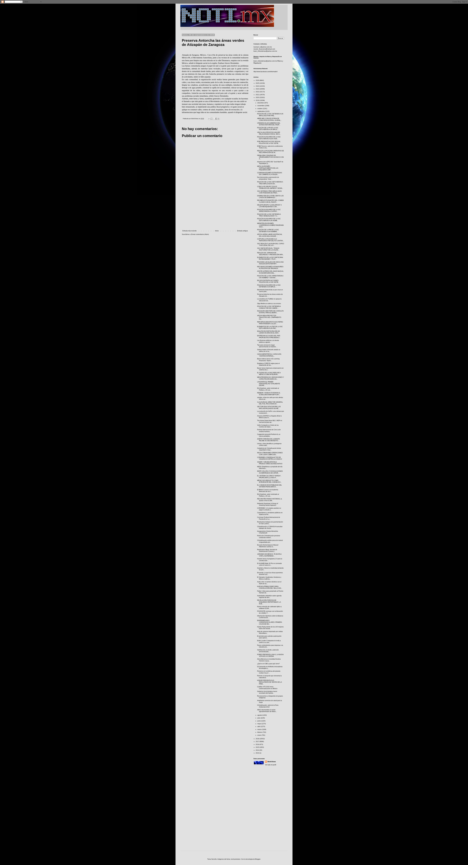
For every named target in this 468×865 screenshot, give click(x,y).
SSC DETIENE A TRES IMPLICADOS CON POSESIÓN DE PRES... (269, 192)
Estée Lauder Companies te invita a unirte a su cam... (269, 641)
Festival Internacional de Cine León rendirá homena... (269, 430)
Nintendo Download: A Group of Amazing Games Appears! (267, 504)
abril (259, 726)
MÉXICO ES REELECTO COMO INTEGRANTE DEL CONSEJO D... (269, 481)
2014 (257, 750)
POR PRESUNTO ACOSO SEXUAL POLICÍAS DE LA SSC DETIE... (269, 142)
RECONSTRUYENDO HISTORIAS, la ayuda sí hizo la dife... (269, 499)
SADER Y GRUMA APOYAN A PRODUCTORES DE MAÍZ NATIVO (269, 463)
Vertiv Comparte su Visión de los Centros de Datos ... (268, 426)
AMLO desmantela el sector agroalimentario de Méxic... (267, 710)
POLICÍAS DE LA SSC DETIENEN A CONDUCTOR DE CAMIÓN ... (269, 307)
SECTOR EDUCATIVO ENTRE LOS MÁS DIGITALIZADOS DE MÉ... (269, 407)
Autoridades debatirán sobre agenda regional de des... (269, 596)
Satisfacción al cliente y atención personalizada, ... (268, 650)
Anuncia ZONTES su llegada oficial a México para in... (269, 416)
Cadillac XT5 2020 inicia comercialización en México (267, 687)
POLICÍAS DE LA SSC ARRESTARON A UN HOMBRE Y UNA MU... (270, 276)
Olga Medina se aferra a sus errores (269, 303)
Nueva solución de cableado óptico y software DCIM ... (269, 607)
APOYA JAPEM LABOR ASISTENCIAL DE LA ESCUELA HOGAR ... (269, 235)
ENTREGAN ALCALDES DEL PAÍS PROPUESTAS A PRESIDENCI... (268, 336)
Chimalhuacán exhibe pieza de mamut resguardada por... (270, 541)
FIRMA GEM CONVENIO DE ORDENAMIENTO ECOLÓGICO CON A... (270, 157)
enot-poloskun (235, 859)
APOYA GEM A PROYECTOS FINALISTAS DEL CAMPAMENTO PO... (269, 317)
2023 (257, 89)
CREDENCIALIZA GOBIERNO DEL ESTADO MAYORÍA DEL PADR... (268, 124)
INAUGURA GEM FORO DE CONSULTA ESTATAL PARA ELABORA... (270, 312)
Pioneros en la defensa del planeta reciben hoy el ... (268, 672)
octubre (260, 108)
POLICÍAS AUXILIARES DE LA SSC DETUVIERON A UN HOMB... (269, 219)
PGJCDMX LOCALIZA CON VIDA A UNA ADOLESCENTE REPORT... (270, 263)
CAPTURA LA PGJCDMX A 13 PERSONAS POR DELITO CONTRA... (270, 240)
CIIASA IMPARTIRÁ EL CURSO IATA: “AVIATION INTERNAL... (269, 355)
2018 (257, 739)
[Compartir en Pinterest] (218, 118)
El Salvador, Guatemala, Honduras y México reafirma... (269, 578)
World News (272, 762)
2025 (257, 83)
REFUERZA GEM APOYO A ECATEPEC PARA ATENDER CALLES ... (270, 323)
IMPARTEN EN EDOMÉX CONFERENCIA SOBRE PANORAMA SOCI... (270, 225)
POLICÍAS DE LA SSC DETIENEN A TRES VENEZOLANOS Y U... (269, 215)
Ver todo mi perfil (270, 765)
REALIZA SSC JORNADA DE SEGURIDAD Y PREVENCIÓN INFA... (270, 253)
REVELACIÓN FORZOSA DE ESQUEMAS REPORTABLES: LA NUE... (269, 602)
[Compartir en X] (214, 118)
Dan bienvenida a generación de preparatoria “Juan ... (268, 178)
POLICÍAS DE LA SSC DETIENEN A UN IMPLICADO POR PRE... (270, 114)
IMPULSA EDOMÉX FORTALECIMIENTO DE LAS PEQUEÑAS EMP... (267, 168)
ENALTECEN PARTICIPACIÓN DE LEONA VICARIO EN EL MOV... (268, 332)
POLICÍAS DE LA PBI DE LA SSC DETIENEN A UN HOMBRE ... (268, 230)
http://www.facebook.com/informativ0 (266, 71)
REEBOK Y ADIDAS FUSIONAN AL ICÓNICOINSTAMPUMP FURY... (268, 393)
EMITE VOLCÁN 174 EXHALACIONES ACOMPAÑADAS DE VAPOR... (270, 472)
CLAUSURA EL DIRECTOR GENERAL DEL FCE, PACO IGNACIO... (270, 403)
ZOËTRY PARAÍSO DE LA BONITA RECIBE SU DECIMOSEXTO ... (268, 440)
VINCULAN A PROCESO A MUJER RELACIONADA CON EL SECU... (269, 133)
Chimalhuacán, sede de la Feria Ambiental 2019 (267, 706)
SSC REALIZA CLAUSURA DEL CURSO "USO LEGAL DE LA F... (270, 244)
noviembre (261, 106)
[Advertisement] (215, 210)
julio (259, 718)
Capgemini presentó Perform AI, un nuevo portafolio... (268, 435)
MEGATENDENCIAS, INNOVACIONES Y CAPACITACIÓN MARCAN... (270, 378)
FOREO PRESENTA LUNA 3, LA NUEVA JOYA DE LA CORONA (270, 655)
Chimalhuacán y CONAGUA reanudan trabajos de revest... (270, 527)
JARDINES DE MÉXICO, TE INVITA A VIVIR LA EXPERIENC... (269, 555)
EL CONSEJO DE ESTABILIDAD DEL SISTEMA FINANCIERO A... (269, 486)
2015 (257, 747)
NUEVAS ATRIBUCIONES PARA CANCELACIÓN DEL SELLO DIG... (269, 587)
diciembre (260, 103)
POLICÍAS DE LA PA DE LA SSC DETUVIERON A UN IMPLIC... (268, 128)
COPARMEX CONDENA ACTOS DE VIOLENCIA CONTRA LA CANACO (269, 458)
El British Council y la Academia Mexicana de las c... (267, 490)
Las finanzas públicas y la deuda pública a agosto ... (268, 341)
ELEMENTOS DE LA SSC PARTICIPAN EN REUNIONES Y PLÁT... (270, 258)
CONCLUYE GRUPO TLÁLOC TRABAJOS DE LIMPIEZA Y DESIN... (270, 187)
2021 (257, 95)
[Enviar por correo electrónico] (209, 118)
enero (259, 735)
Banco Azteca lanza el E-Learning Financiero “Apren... (268, 359)
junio (259, 721)
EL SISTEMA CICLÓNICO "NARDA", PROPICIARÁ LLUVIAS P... (269, 476)
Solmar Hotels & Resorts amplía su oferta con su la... (268, 350)
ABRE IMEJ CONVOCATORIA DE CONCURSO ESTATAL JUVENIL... (269, 119)
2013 (257, 753)
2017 (257, 741)
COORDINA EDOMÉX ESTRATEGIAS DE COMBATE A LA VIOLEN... (269, 173)
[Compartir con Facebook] (216, 118)
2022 (257, 92)
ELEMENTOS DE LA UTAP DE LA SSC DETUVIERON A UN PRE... (270, 327)
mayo (259, 724)
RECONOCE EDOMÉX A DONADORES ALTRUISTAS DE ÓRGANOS (270, 267)
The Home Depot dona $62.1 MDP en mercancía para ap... (269, 421)
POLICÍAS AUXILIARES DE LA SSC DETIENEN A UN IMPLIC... (269, 286)
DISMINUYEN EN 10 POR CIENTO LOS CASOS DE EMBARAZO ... (270, 196)
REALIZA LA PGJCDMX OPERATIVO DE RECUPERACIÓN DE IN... (270, 151)
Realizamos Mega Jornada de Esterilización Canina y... (267, 550)
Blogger (257, 859)
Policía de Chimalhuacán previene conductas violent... (268, 536)
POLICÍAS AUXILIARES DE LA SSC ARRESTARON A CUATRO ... (269, 210)
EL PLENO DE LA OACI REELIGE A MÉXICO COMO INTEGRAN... (269, 373)
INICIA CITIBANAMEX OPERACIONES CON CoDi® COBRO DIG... (270, 453)
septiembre (261, 111)
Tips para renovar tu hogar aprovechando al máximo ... (267, 346)
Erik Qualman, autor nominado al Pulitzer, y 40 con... (268, 389)
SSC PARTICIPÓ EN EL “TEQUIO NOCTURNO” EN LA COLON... (268, 249)
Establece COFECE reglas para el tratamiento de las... (268, 364)
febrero (260, 732)
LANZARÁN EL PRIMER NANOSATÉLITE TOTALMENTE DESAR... (268, 383)
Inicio (217, 231)
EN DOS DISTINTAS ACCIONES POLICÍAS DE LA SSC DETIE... (268, 281)
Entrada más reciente (189, 231)
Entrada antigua (242, 231)
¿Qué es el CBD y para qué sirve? (268, 664)
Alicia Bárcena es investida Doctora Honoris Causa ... (269, 660)
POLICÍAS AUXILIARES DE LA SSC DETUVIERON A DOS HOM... (269, 137)
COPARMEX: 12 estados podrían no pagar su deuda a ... (269, 509)
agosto (259, 715)
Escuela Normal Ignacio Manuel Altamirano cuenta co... (267, 546)
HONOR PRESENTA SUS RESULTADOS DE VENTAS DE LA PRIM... (269, 682)
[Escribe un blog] (211, 118)
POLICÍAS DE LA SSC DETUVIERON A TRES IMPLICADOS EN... (270, 182)
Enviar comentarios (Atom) (200, 234)
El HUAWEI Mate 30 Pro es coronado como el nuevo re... (269, 564)
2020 (257, 97)
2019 (257, 100)
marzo (259, 729)
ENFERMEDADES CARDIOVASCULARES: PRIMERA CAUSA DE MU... (269, 622)
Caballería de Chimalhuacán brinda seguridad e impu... (269, 449)
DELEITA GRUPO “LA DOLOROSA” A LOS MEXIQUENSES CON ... (269, 206)
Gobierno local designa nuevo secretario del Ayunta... (267, 692)
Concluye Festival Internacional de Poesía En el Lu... (268, 518)
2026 (257, 80)
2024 (257, 86)
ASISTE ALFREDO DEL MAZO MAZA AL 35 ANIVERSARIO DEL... (270, 272)
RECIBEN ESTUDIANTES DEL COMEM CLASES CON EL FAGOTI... (270, 201)
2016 (257, 744)
